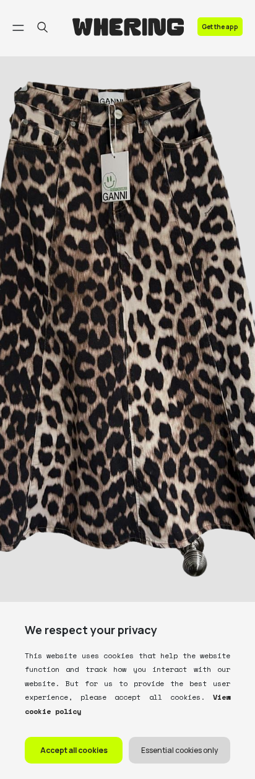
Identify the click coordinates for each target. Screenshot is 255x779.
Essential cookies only (179, 750)
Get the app (220, 26)
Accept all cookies (74, 750)
